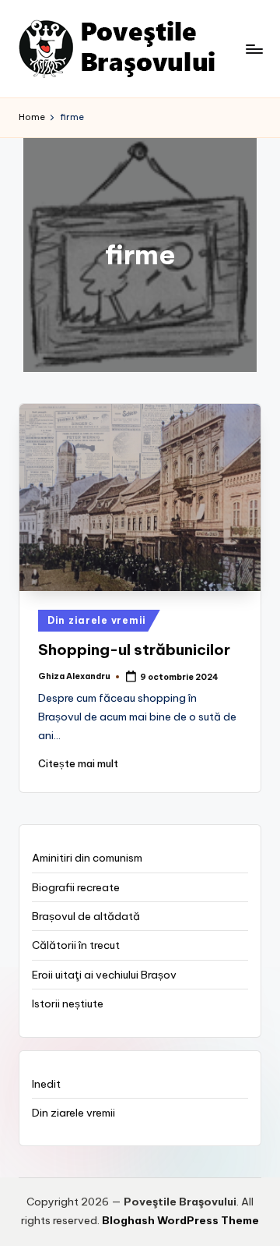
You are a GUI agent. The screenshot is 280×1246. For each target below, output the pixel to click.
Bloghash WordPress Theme (180, 1220)
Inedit (46, 1084)
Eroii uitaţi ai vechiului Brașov (104, 975)
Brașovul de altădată (86, 916)
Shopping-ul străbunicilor (134, 649)
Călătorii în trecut (76, 945)
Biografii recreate (76, 887)
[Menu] (253, 48)
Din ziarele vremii (96, 620)
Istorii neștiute (67, 1003)
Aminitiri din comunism (87, 858)
